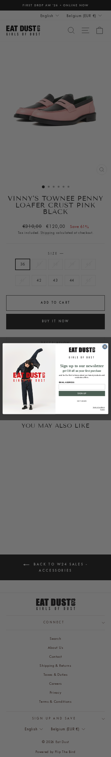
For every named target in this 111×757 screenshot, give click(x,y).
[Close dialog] (104, 346)
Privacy (102, 409)
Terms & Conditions (99, 407)
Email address (66, 382)
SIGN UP (81, 393)
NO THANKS (82, 401)
